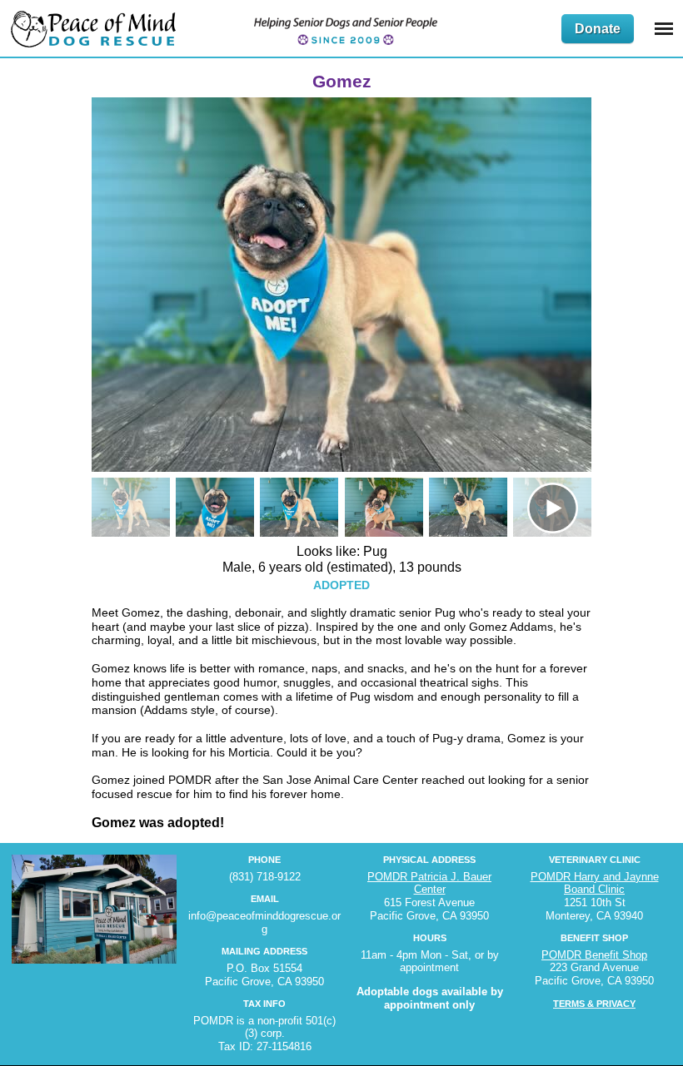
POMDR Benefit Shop (594, 955)
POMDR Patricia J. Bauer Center (429, 883)
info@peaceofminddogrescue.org (264, 922)
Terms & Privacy (594, 1004)
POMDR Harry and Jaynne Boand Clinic (595, 883)
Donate (598, 29)
